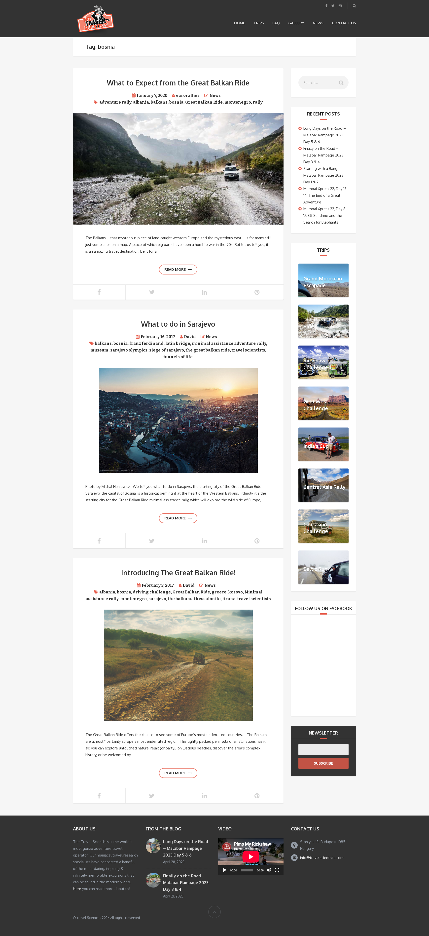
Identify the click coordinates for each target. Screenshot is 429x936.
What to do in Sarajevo (178, 323)
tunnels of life (178, 356)
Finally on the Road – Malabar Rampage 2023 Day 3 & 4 (323, 155)
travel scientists (248, 350)
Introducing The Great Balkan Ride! (178, 572)
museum (99, 350)
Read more (175, 269)
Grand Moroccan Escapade (322, 281)
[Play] (224, 870)
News (318, 23)
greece (219, 592)
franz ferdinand (146, 343)
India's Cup (316, 446)
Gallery (296, 23)
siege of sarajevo (166, 350)
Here (77, 888)
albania (141, 102)
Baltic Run (315, 569)
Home (239, 23)
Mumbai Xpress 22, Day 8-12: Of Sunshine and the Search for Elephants (325, 215)
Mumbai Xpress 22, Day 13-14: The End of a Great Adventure (325, 195)
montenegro (237, 102)
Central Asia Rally (324, 487)
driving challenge (152, 592)
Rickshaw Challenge (315, 363)
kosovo (235, 592)
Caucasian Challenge (315, 527)
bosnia (176, 102)
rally (258, 102)
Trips (258, 23)
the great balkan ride (208, 350)
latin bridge (177, 343)
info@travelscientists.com (322, 857)
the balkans (180, 598)
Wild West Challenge (315, 404)
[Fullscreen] (277, 870)
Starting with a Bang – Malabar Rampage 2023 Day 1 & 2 (323, 175)
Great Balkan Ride (204, 102)
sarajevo (157, 598)
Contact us (344, 23)
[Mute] (269, 870)
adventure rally (115, 102)
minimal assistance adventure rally (229, 343)
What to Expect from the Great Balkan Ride (178, 82)
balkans (159, 102)
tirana (229, 598)
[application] (251, 856)
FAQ (276, 23)
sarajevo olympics (128, 350)
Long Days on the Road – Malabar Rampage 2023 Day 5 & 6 (324, 135)
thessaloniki (207, 598)
